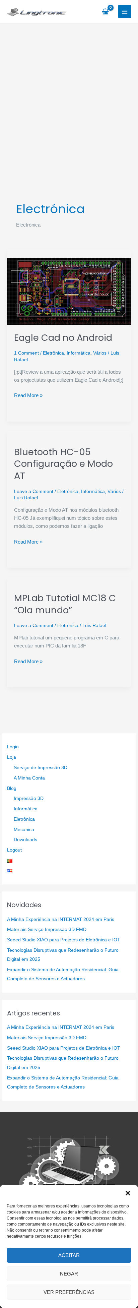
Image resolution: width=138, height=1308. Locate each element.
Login (13, 746)
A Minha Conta (29, 778)
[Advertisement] (69, 96)
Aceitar (69, 1255)
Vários (100, 353)
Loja (11, 757)
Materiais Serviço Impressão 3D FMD (46, 929)
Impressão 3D (29, 798)
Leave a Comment (33, 491)
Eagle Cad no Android (63, 337)
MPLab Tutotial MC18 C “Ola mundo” (65, 604)
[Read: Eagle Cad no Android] (69, 291)
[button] (128, 1193)
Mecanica (24, 829)
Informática (78, 353)
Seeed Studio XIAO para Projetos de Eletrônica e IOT (63, 939)
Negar (69, 1273)
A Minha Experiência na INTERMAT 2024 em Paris (60, 919)
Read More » (28, 395)
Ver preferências (69, 1292)
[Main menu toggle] (124, 11)
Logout (14, 850)
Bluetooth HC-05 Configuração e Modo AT (63, 463)
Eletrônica (53, 353)
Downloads (25, 839)
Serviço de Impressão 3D (40, 767)
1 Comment (26, 353)
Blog (11, 788)
